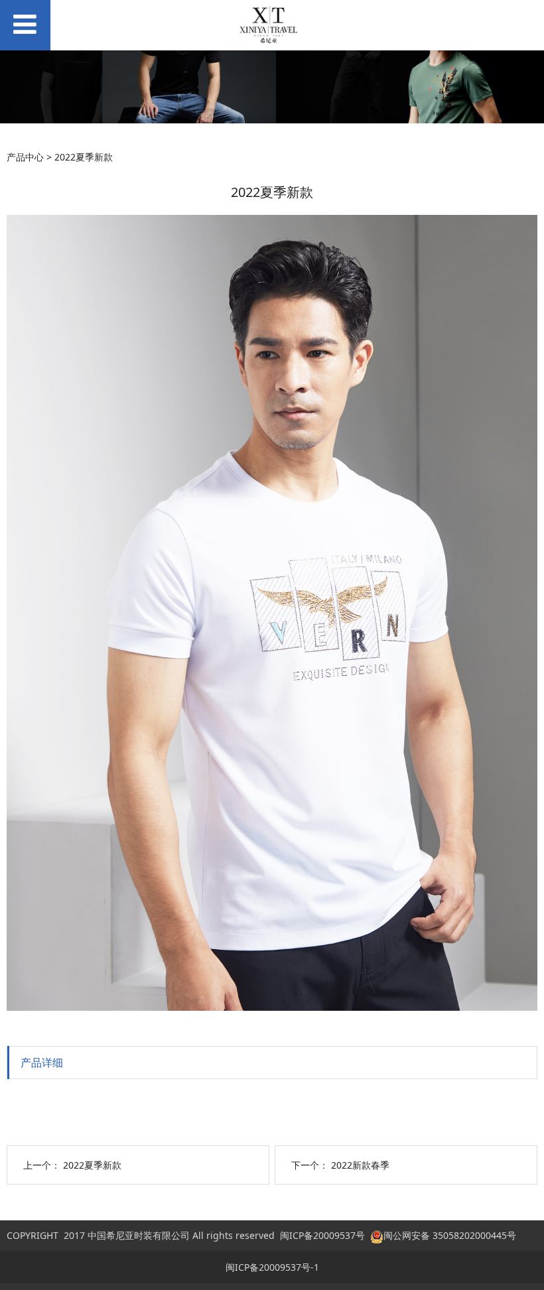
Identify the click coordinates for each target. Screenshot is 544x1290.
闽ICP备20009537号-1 (272, 1267)
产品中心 (25, 157)
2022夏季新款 (92, 1165)
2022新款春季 (360, 1165)
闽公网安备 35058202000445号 (449, 1235)
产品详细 (42, 1062)
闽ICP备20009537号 (322, 1235)
